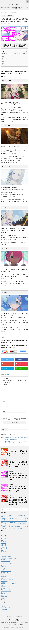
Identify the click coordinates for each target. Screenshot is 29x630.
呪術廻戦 (3, 582)
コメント (5, 384)
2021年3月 (3, 544)
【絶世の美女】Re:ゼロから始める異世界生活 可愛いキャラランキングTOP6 (18, 489)
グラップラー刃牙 (5, 561)
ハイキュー (3, 568)
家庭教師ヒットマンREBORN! (8, 583)
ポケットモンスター (6, 571)
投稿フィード (4, 606)
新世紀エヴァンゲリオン (7, 586)
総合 (2, 592)
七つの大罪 (3, 576)
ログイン (3, 605)
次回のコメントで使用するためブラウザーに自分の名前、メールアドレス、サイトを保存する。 (14, 419)
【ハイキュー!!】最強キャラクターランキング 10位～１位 (18, 453)
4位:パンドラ (5, 60)
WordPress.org (4, 609)
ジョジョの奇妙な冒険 (6, 563)
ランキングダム (14, 5)
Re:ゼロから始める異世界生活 (8, 558)
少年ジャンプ (4, 585)
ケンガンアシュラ (5, 562)
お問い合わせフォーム (11, 616)
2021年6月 (3, 540)
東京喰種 (3, 588)
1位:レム (4, 64)
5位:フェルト (5, 58)
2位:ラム (4, 63)
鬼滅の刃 (3, 598)
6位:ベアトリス (5, 56)
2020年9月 (3, 550)
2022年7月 (3, 538)
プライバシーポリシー (20, 616)
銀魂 (2, 595)
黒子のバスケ (4, 599)
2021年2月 (3, 545)
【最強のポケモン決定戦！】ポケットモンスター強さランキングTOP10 (18, 464)
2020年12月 (4, 547)
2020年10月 (4, 548)
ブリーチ (3, 569)
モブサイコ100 (4, 572)
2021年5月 (3, 541)
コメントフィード (5, 607)
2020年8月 (3, 551)
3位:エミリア (5, 61)
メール (4, 406)
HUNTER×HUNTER (6, 556)
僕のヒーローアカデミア (7, 579)
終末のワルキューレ (6, 591)
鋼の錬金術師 (4, 596)
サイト (4, 411)
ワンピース (3, 575)
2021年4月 (3, 543)
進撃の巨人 (3, 594)
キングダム (3, 559)
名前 (4, 401)
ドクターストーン (5, 566)
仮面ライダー (4, 578)
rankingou (7, 374)
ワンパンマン (4, 573)
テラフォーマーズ (5, 565)
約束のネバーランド (6, 589)
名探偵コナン (4, 581)
